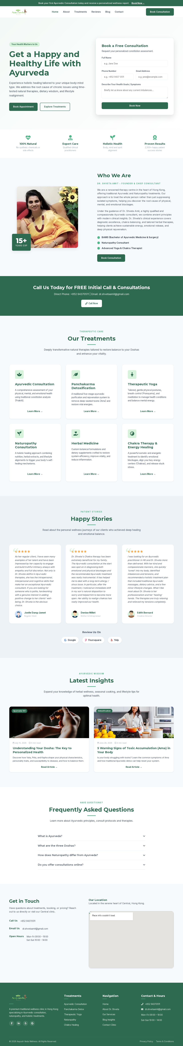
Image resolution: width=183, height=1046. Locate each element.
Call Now (93, 303)
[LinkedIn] (18, 1023)
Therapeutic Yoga (73, 1014)
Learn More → (35, 411)
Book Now (134, 105)
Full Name (106, 58)
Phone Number (109, 71)
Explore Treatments (55, 106)
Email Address (143, 71)
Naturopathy (70, 1019)
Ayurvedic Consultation (75, 1004)
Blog (107, 11)
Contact (119, 11)
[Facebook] (11, 1023)
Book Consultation (160, 11)
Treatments (80, 11)
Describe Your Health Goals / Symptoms (121, 84)
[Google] (32, 1023)
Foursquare (94, 640)
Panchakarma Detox (74, 1009)
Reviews (96, 11)
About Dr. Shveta (111, 1009)
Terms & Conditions (165, 1041)
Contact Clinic (109, 1025)
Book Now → (138, 3)
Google (72, 640)
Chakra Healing (71, 1025)
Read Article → (49, 767)
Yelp (116, 640)
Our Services (109, 1014)
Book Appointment (23, 106)
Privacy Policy (146, 1041)
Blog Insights (109, 1019)
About (66, 11)
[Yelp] (25, 1023)
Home (55, 11)
